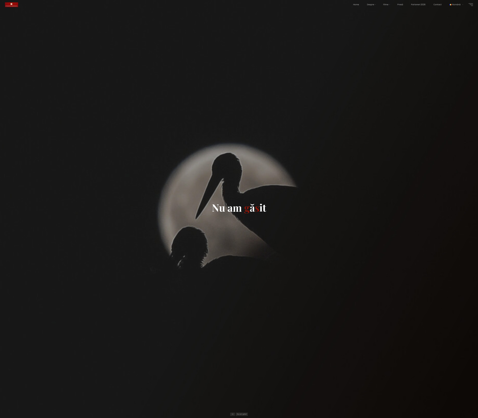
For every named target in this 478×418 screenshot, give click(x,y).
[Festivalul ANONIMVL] (11, 4)
